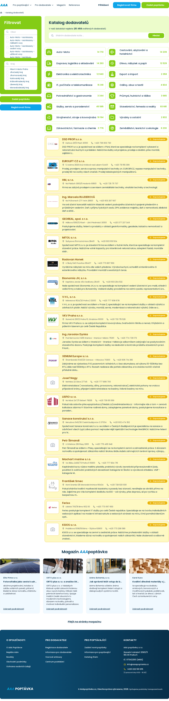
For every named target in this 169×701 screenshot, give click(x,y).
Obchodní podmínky (16, 661)
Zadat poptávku (155, 5)
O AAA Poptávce (14, 647)
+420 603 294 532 (113, 282)
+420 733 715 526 (117, 319)
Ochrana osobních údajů (18, 666)
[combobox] (101, 35)
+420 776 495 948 (103, 444)
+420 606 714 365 (124, 360)
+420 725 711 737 (110, 183)
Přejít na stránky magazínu (84, 621)
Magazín (61, 5)
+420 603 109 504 (108, 241)
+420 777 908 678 (110, 300)
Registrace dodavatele (56, 647)
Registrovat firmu (126, 5)
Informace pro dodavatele (58, 652)
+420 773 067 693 (104, 506)
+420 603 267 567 (107, 200)
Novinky (10, 657)
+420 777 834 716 (109, 463)
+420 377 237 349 (121, 222)
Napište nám (12, 652)
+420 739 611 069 (106, 400)
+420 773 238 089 (116, 528)
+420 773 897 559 (105, 263)
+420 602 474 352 (121, 422)
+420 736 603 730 (102, 143)
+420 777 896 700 (102, 381)
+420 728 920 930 (118, 484)
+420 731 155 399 (122, 165)
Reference (74, 5)
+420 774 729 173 (128, 338)
